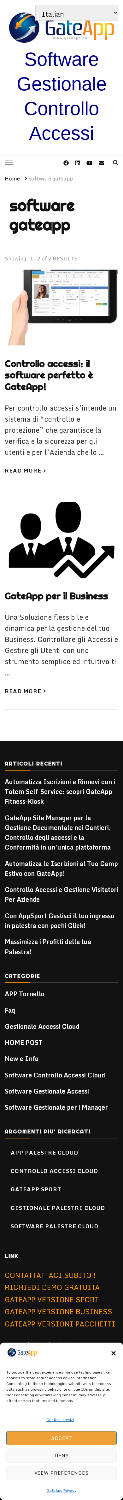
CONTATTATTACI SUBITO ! (50, 1275)
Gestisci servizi (60, 1420)
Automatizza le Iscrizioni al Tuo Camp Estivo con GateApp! (61, 868)
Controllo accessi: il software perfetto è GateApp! (49, 375)
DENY (62, 1455)
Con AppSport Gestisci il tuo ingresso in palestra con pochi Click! (59, 920)
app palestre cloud (44, 1152)
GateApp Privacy (62, 1490)
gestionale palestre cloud (58, 1207)
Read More (23, 470)
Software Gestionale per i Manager (56, 1107)
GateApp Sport (36, 1189)
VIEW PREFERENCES (61, 1473)
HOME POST (24, 1042)
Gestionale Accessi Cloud (42, 1026)
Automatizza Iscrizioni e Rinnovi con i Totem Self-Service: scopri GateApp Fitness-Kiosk (60, 792)
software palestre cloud (54, 1226)
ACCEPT (61, 1438)
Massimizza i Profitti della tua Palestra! (48, 946)
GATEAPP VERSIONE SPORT (52, 1299)
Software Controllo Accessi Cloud (55, 1075)
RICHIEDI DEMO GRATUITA (52, 1287)
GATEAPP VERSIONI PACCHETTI (60, 1323)
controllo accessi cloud (54, 1170)
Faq (10, 1010)
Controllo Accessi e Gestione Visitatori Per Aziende (61, 894)
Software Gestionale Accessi (47, 1091)
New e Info (21, 1059)
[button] (113, 1353)
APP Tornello (24, 994)
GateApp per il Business (56, 596)
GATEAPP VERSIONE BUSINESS (58, 1311)
